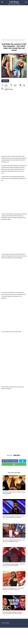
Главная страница (5, 39)
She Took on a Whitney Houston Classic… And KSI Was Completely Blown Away (14, 540)
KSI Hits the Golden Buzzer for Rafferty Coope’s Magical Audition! (14, 492)
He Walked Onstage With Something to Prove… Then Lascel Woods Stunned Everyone (14, 516)
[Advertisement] (14, 23)
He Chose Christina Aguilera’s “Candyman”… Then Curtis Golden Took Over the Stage (13, 612)
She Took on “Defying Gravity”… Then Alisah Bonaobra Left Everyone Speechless (13, 588)
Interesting (5, 80)
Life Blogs (14, 2)
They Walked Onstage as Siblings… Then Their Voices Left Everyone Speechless (14, 564)
